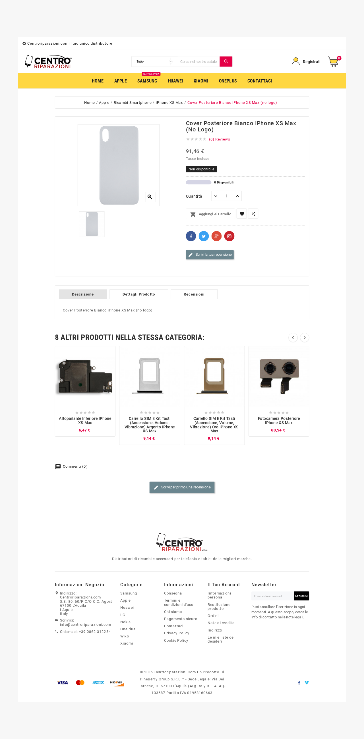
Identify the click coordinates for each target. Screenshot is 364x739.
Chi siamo (173, 612)
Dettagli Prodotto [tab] (139, 294)
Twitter (204, 236)
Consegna (173, 593)
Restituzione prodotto (219, 606)
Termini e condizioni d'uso (179, 602)
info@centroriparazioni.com (85, 624)
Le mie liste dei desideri (221, 639)
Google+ (217, 236)
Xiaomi (126, 643)
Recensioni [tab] (194, 294)
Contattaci (173, 626)
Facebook (191, 236)
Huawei (127, 608)
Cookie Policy (176, 640)
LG (122, 615)
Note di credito (221, 623)
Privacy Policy (177, 633)
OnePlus (127, 629)
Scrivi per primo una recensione (182, 487)
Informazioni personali (219, 595)
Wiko (124, 636)
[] (226, 61)
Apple (125, 600)
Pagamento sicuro (180, 619)
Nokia (125, 622)
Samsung (128, 593)
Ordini (213, 616)
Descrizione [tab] (83, 294)
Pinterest (229, 236)
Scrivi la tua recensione (210, 254)
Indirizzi (215, 630)
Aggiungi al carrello (210, 214)
